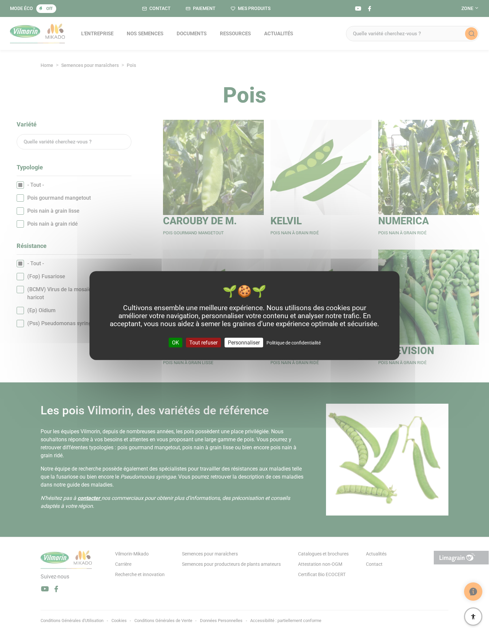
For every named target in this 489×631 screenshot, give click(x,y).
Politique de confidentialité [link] (293, 342)
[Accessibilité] (473, 616)
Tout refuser (203, 342)
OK (175, 342)
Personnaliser (244, 342)
